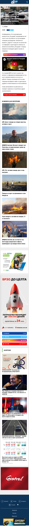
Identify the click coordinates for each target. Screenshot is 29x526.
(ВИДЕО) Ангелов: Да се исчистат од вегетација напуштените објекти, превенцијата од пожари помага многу (13, 242)
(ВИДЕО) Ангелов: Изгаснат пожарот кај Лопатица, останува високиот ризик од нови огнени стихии (14, 147)
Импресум (14, 510)
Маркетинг (14, 516)
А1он (5, 26)
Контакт (14, 513)
